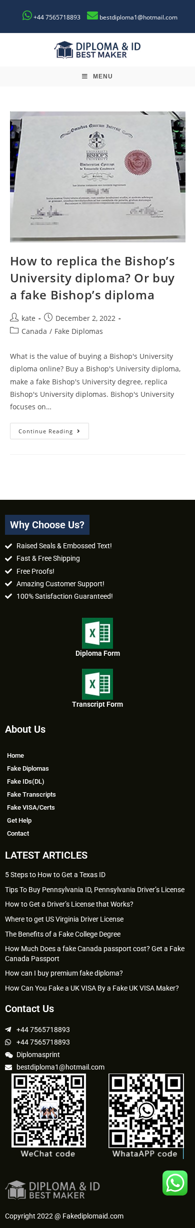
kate (29, 318)
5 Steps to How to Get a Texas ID (55, 875)
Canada (34, 331)
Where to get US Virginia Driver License (64, 919)
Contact (18, 833)
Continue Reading (53, 429)
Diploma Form (98, 653)
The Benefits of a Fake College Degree (62, 934)
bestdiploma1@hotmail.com (139, 17)
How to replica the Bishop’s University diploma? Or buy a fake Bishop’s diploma (93, 277)
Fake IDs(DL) (25, 781)
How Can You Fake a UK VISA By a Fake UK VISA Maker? (92, 988)
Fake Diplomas (78, 331)
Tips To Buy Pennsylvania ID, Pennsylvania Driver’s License (94, 890)
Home (15, 755)
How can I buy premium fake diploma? (64, 973)
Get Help (19, 820)
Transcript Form (97, 704)
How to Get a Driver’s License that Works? (69, 904)
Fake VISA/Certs (31, 807)
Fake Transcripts (31, 794)
